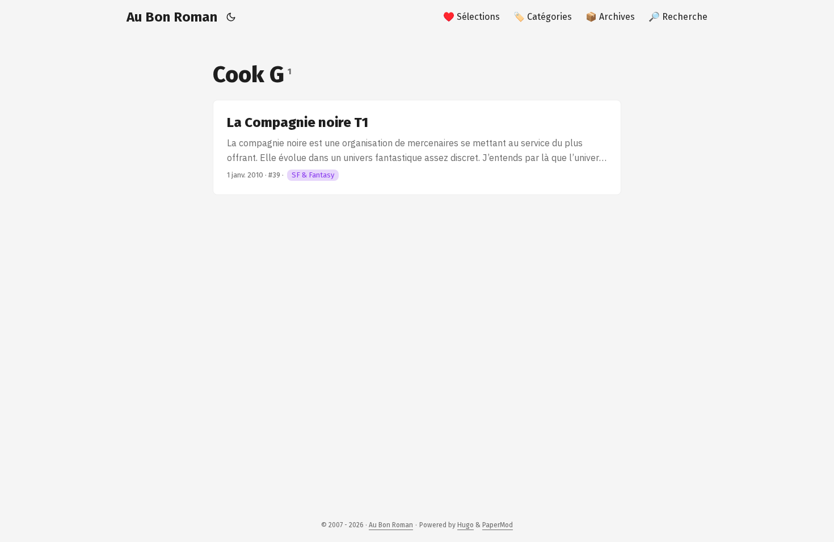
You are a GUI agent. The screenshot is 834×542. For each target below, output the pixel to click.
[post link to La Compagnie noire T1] (417, 147)
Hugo (465, 525)
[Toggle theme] (231, 17)
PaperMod (497, 525)
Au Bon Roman (172, 17)
